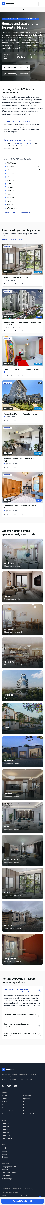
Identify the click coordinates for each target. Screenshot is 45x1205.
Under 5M (5, 1123)
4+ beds (5, 1157)
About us (5, 1170)
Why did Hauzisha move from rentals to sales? (22, 1016)
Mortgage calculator (9, 1167)
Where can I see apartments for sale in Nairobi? (22, 1034)
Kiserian (4, 1114)
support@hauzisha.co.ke (10, 1192)
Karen (25, 1111)
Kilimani (4, 1099)
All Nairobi (5, 1096)
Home (4, 10)
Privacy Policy (17, 1189)
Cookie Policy (28, 1189)
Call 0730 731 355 (9, 1086)
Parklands (5, 1108)
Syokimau (26, 1099)
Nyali (25, 1108)
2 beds (4, 1151)
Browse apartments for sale (14, 67)
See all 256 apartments (11, 239)
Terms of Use (6, 1189)
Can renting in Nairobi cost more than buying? (22, 1025)
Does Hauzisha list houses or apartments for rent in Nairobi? (22, 990)
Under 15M (5, 1132)
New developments (9, 1173)
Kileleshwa (5, 1102)
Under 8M (5, 1126)
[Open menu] (40, 3)
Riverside (26, 1102)
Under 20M (6, 1135)
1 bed (4, 1148)
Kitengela (26, 1105)
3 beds (4, 1154)
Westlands (27, 1096)
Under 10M (6, 1129)
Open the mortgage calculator (16, 212)
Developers (6, 1176)
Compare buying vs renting (17, 74)
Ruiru (3, 1105)
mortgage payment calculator (22, 143)
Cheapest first (7, 1138)
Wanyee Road (28, 1114)
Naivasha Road (7, 1111)
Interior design (7, 1179)
